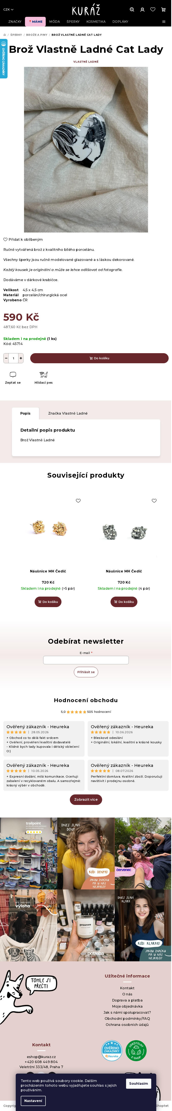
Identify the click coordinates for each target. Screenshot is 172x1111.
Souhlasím (138, 1084)
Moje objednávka (127, 1006)
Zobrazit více (86, 800)
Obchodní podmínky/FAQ (127, 1019)
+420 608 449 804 (41, 1062)
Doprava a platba (127, 1000)
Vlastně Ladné (85, 61)
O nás (127, 994)
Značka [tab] (68, 413)
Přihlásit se (86, 672)
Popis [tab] (25, 413)
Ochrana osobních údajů (127, 1025)
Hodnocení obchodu (86, 700)
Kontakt (127, 988)
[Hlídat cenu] (44, 378)
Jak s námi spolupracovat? (127, 1013)
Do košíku (101, 358)
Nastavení (33, 1101)
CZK (6, 9)
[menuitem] (15, 21)
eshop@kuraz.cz (41, 1057)
